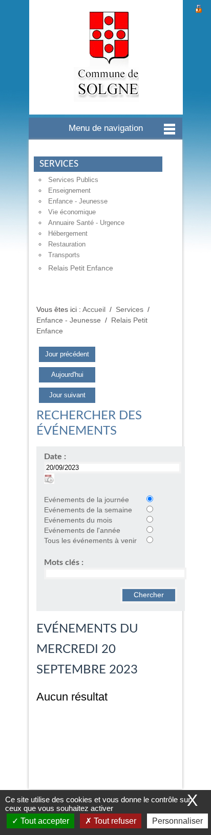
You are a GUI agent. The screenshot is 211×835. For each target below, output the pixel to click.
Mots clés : (63, 562)
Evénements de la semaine (88, 510)
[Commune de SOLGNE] (106, 57)
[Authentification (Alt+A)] (199, 7)
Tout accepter (43, 821)
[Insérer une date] (49, 478)
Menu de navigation (106, 128)
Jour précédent (67, 354)
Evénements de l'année (82, 530)
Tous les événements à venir (90, 541)
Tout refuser (114, 821)
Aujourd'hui (67, 374)
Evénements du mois (78, 520)
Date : (55, 457)
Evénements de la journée (86, 500)
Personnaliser (177, 821)
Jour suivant (67, 395)
